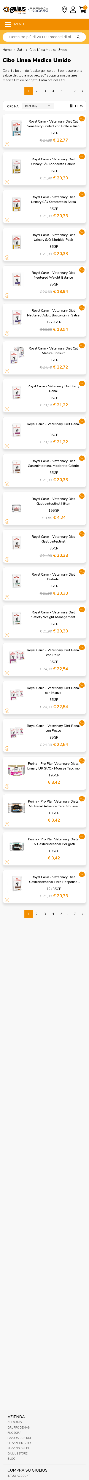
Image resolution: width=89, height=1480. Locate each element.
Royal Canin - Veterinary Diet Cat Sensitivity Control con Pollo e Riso (53, 124)
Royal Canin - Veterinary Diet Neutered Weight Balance (53, 275)
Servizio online (19, 1448)
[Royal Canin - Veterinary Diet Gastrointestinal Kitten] (16, 505)
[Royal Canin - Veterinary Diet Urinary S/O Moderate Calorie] (16, 165)
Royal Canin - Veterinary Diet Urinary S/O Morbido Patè (53, 237)
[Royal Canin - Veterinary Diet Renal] (16, 430)
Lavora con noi (19, 1438)
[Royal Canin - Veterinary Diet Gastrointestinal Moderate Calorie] (16, 467)
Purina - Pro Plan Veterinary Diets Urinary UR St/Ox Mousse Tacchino (53, 766)
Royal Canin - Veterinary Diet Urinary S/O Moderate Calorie (53, 161)
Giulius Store (17, 1454)
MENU (18, 24)
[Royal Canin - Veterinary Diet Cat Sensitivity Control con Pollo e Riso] (16, 128)
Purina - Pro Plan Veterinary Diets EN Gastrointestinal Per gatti (53, 841)
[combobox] (38, 106)
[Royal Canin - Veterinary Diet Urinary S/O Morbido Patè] (16, 241)
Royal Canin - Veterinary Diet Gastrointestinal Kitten (53, 501)
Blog (11, 1459)
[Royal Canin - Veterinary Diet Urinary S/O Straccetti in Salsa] (16, 203)
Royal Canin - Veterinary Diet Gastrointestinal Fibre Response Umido (53, 882)
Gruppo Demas (19, 1428)
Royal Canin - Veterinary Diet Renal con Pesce (53, 728)
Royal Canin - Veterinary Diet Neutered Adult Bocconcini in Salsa (53, 313)
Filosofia (14, 1433)
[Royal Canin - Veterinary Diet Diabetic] (16, 581)
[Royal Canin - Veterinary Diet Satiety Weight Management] (16, 619)
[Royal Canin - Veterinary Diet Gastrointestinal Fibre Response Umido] (16, 883)
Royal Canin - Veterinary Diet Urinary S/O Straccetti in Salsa (53, 199)
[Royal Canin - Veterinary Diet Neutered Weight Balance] (16, 279)
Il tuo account (19, 1476)
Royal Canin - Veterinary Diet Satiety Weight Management (53, 614)
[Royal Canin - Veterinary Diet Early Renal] (16, 392)
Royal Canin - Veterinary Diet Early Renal (53, 388)
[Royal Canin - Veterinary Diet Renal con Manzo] (16, 694)
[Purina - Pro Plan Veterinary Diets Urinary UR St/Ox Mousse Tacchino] (16, 770)
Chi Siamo (15, 1422)
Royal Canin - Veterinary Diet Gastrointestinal (53, 539)
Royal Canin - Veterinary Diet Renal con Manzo (53, 690)
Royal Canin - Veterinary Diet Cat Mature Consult (53, 351)
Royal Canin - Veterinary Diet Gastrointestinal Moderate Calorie (53, 463)
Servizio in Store (20, 1443)
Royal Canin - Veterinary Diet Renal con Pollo (53, 652)
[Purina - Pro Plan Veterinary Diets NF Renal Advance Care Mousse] (16, 808)
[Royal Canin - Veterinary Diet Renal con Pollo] (16, 656)
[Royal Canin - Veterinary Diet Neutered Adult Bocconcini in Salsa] (16, 317)
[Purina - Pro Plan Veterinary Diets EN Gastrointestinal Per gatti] (16, 846)
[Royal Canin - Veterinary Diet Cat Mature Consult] (16, 355)
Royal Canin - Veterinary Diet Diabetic (53, 577)
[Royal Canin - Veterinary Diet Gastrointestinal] (16, 543)
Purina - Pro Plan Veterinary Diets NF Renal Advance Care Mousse (53, 804)
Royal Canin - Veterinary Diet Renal (53, 424)
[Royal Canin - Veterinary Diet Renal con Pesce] (16, 732)
